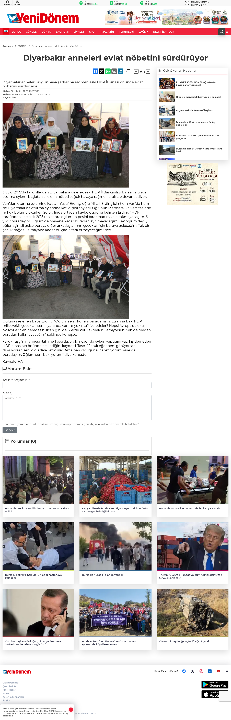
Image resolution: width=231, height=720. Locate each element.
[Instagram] (201, 671)
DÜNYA (46, 31)
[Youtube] (218, 671)
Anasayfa (7, 4)
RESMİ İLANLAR (163, 31)
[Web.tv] (227, 671)
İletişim (6, 700)
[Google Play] (202, 685)
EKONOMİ (62, 31)
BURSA (16, 31)
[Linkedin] (209, 671)
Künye (6, 693)
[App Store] (202, 694)
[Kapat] (71, 709)
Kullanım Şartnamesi (13, 697)
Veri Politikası (9, 690)
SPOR (92, 31)
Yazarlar (17, 4)
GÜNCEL (31, 31)
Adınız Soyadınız (16, 380)
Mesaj (7, 393)
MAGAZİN (107, 31)
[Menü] (226, 32)
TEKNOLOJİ (126, 31)
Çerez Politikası (10, 686)
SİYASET (79, 31)
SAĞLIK (143, 31)
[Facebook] (184, 671)
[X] (192, 671)
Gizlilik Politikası (10, 682)
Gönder (10, 430)
